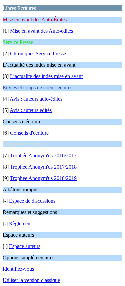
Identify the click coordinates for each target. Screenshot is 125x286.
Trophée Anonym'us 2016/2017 (43, 155)
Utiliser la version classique (31, 280)
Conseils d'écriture (29, 133)
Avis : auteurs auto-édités (36, 99)
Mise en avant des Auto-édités (41, 31)
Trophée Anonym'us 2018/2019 (43, 178)
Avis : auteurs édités (31, 110)
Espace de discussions (32, 201)
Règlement (20, 223)
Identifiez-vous (18, 269)
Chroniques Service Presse (38, 53)
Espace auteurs (24, 246)
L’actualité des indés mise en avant (46, 76)
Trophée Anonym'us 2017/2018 (43, 167)
